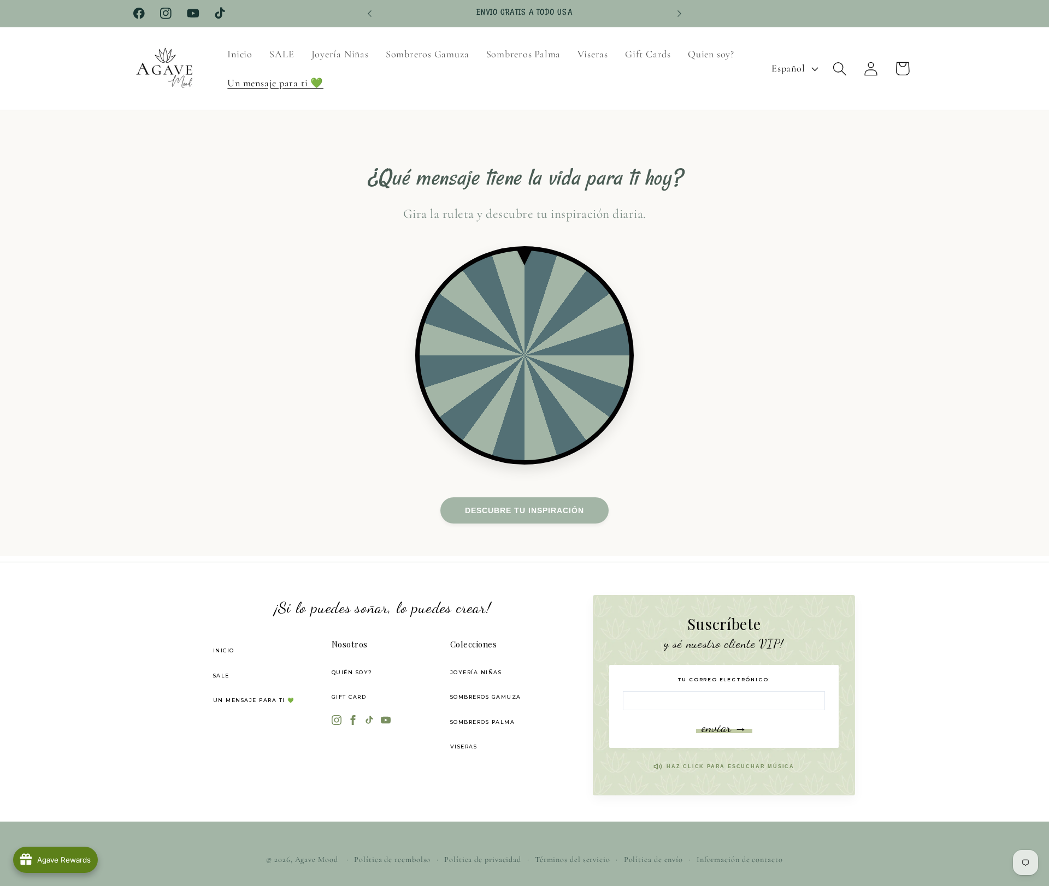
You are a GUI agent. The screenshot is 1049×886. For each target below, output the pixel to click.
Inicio (223, 650)
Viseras (464, 747)
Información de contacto (740, 859)
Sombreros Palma (482, 722)
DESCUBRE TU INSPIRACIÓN (524, 510)
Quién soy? (352, 672)
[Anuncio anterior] (370, 13)
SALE (221, 676)
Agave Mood (316, 859)
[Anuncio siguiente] (680, 13)
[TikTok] (369, 721)
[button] (840, 68)
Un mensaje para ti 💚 (254, 700)
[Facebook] (353, 721)
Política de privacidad (482, 859)
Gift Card (349, 697)
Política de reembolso (392, 859)
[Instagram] (336, 721)
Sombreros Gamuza (485, 697)
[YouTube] (386, 721)
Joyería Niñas (476, 672)
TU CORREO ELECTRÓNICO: (724, 679)
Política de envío (653, 859)
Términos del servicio (572, 859)
